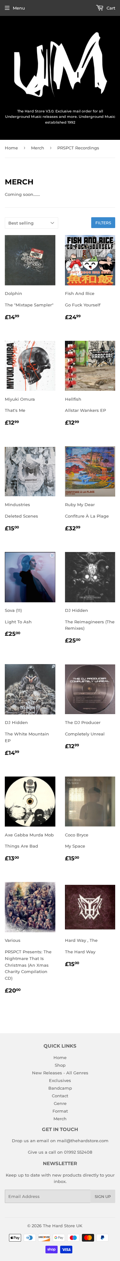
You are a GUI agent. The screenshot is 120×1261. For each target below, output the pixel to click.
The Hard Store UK (62, 1225)
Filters (103, 222)
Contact (60, 1095)
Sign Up (103, 1196)
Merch (37, 147)
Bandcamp (60, 1088)
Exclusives (60, 1080)
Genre (60, 1103)
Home (11, 147)
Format (60, 1111)
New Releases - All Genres (60, 1072)
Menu (19, 8)
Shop (60, 1065)
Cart (110, 8)
